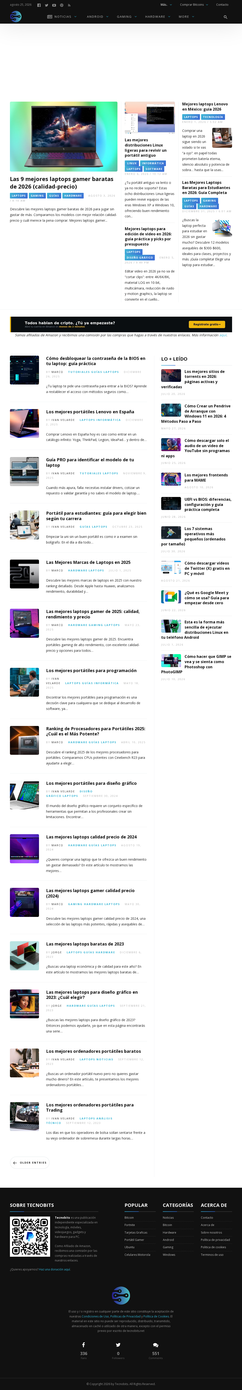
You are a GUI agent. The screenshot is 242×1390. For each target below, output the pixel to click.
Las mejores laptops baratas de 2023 (85, 944)
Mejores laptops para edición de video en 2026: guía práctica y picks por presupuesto (148, 236)
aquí (222, 335)
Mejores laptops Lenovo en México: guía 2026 (205, 106)
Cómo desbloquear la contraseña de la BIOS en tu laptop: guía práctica (95, 361)
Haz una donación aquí (54, 1269)
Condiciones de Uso (95, 1316)
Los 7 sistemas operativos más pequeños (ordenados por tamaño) (193, 536)
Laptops (111, 372)
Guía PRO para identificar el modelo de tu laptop (90, 462)
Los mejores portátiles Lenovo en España (90, 411)
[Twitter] (46, 5)
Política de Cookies (156, 1316)
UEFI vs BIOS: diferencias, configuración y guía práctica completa (208, 504)
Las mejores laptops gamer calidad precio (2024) (90, 893)
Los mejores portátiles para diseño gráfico (91, 783)
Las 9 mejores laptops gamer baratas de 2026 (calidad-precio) (61, 182)
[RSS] (69, 5)
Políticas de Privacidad (125, 1316)
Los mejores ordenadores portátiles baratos (93, 1051)
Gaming (96, 625)
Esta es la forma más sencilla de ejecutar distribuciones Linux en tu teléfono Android (194, 629)
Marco (57, 372)
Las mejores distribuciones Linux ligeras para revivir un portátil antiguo (146, 147)
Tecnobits (121, 1384)
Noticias (104, 1059)
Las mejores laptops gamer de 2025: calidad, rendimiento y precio (93, 614)
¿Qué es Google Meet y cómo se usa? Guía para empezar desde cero (207, 597)
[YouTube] (54, 5)
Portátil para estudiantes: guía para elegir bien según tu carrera (96, 515)
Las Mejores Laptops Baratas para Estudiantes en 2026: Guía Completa (206, 187)
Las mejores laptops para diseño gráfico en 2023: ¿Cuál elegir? (92, 994)
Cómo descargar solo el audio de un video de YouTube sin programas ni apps (195, 448)
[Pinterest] (62, 5)
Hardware (77, 570)
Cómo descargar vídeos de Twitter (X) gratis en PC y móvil (207, 568)
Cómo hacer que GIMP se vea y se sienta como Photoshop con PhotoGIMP (196, 664)
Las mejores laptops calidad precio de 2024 (91, 837)
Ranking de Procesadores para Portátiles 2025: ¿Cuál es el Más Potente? (95, 731)
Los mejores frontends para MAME (206, 477)
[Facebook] (39, 5)
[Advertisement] (121, 59)
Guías (96, 372)
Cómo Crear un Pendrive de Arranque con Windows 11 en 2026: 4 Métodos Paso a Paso (196, 413)
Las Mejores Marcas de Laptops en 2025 (88, 562)
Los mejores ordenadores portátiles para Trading (90, 1107)
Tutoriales (79, 372)
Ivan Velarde (63, 420)
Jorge (57, 952)
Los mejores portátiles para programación (91, 670)
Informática (108, 420)
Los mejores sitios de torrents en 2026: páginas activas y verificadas (193, 379)
